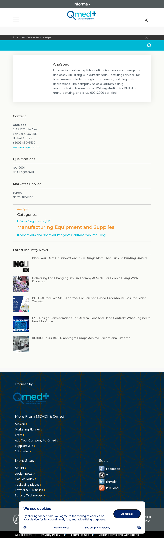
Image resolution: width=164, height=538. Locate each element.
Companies (33, 37)
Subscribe (22, 451)
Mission (20, 424)
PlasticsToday (24, 479)
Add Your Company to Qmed (35, 440)
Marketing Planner (27, 429)
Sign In (147, 20)
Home (20, 37)
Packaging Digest (27, 485)
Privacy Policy (53, 535)
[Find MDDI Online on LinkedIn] (102, 482)
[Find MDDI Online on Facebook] (102, 469)
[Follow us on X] (146, 37)
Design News (23, 474)
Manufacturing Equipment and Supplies (65, 227)
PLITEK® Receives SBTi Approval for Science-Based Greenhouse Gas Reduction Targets (89, 299)
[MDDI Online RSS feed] (102, 488)
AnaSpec (47, 37)
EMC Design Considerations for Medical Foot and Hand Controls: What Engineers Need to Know (91, 319)
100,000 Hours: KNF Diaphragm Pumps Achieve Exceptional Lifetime (81, 338)
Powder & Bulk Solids (29, 490)
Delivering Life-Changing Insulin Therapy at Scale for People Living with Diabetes (85, 279)
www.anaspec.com (26, 147)
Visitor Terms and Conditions (119, 535)
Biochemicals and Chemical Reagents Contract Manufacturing (61, 235)
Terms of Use (82, 535)
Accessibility (25, 535)
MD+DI (19, 468)
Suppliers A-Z (24, 446)
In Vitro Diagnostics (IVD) (34, 221)
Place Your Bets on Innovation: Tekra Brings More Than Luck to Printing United (89, 258)
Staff (18, 435)
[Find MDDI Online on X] (102, 475)
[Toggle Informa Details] (82, 4)
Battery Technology (29, 495)
